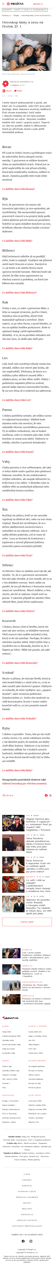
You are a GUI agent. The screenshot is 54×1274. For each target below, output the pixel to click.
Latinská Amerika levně (11, 1118)
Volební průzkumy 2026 (11, 1036)
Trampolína (42, 1143)
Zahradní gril (46, 1147)
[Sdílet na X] (50, 795)
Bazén (20, 1143)
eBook (9, 91)
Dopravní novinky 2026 (38, 1109)
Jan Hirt (32, 1040)
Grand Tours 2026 (36, 1053)
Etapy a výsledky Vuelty (38, 1036)
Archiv (27, 1203)
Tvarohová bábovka (36, 1079)
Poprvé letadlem (8, 1105)
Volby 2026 (6, 1032)
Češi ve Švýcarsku (9, 1114)
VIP (28, 816)
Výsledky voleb (8, 1040)
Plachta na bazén (30, 1143)
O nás (27, 1174)
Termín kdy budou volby (11, 1045)
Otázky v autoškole (36, 1118)
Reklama (27, 1209)
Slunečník (6, 1147)
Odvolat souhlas (27, 1220)
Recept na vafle (35, 1083)
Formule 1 (6, 1083)
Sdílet (19, 91)
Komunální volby (8, 1053)
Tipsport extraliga (9, 1075)
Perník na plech (35, 1088)
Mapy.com (26, 1137)
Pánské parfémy (34, 1160)
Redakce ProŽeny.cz (21, 82)
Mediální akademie (27, 1197)
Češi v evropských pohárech (39, 1140)
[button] (27, 52)
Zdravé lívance (34, 1075)
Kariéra (27, 1180)
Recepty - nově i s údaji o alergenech (24, 10)
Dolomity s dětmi (9, 1122)
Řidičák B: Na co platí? (38, 1114)
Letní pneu (23, 1156)
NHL (4, 1088)
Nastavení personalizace (27, 1226)
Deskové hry (34, 1156)
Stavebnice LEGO (43, 1153)
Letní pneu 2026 (35, 1101)
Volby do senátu (8, 1049)
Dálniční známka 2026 (37, 1105)
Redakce (27, 1186)
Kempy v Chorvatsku (10, 1101)
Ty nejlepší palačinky (37, 1066)
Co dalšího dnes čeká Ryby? (17, 770)
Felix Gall (32, 1049)
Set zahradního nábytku (30, 1147)
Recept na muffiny (36, 1071)
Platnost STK (34, 1122)
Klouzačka (16, 1147)
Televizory (45, 1156)
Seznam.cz (38, 4)
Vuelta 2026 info (35, 1032)
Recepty (30, 877)
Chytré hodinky (20, 1160)
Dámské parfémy (11, 1156)
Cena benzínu (21, 1140)
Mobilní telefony (27, 1153)
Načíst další (27, 922)
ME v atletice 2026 (9, 1079)
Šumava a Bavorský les (11, 1109)
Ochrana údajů (27, 1191)
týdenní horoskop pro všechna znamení (24, 784)
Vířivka (27, 1150)
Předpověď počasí (38, 1137)
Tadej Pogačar (34, 1045)
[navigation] (3, 4)
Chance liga (6, 1066)
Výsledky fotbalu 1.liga (10, 1071)
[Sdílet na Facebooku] (46, 795)
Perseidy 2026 (9, 1140)
